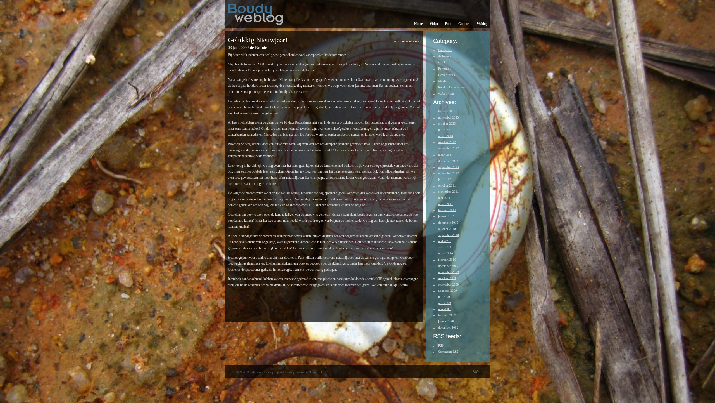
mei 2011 (444, 197)
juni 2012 (444, 179)
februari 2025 (447, 111)
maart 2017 (445, 154)
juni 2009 (444, 303)
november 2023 (448, 117)
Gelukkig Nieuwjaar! (257, 40)
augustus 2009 (447, 290)
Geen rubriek (446, 74)
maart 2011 (445, 204)
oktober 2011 (447, 185)
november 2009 (448, 272)
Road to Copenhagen (451, 87)
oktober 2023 (447, 123)
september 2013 (448, 167)
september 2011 (448, 191)
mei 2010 (444, 241)
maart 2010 (445, 253)
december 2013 (448, 160)
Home (418, 24)
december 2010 (448, 222)
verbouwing (446, 93)
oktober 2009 (447, 278)
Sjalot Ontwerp (285, 372)
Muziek (443, 81)
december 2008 (448, 327)
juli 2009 (444, 296)
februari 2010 (447, 259)
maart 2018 (445, 136)
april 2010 (445, 247)
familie (442, 62)
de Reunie (258, 48)
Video (434, 24)
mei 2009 (444, 309)
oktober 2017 (447, 142)
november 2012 (448, 173)
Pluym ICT (315, 372)
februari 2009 (447, 315)
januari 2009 (446, 321)
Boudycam (445, 50)
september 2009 (448, 284)
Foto (448, 24)
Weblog (482, 24)
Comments (448, 351)
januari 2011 (446, 216)
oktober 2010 (447, 228)
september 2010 (448, 235)
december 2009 (448, 265)
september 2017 (448, 148)
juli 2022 (444, 129)
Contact (464, 24)
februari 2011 (447, 210)
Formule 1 (445, 68)
